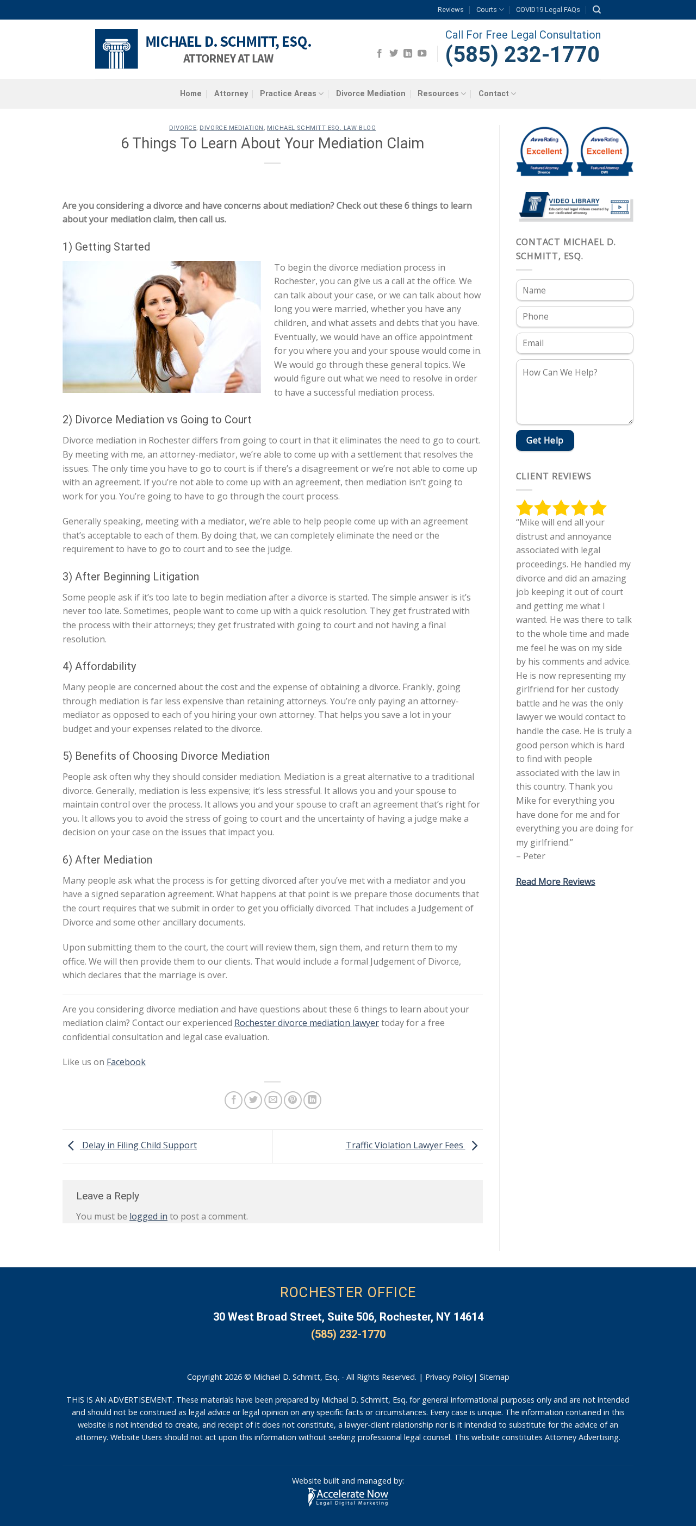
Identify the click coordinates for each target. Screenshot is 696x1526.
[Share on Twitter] (253, 1100)
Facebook (126, 1062)
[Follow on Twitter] (393, 54)
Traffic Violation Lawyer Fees (405, 1145)
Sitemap (494, 1377)
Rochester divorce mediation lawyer (306, 1023)
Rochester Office (348, 1292)
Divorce (182, 128)
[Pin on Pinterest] (293, 1100)
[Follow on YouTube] (422, 54)
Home (191, 93)
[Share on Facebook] (234, 1100)
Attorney (231, 93)
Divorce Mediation (371, 93)
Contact (493, 93)
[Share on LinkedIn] (312, 1100)
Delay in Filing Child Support (138, 1145)
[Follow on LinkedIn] (407, 54)
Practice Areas (288, 93)
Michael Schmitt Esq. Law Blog (321, 128)
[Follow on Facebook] (379, 54)
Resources (438, 93)
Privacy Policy (449, 1377)
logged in (148, 1216)
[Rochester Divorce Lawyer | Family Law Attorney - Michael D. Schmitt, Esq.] (205, 49)
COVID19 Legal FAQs (548, 9)
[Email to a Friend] (273, 1100)
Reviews (451, 9)
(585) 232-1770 (522, 54)
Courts (486, 9)
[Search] (597, 9)
